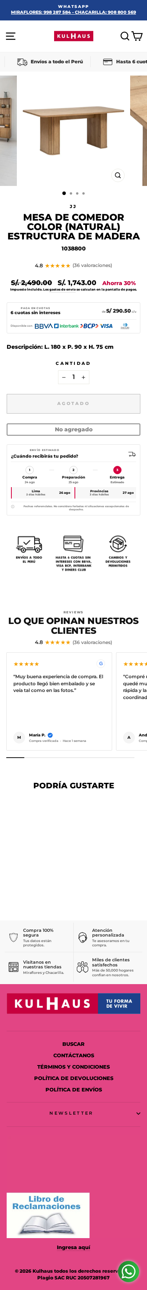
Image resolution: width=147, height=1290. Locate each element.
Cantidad (73, 363)
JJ (73, 206)
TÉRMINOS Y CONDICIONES (73, 1067)
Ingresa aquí (73, 1247)
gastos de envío (62, 289)
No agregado (74, 429)
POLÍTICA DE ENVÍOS (73, 1090)
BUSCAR (73, 1044)
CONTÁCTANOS (73, 1055)
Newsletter (71, 1113)
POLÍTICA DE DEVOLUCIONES (73, 1078)
